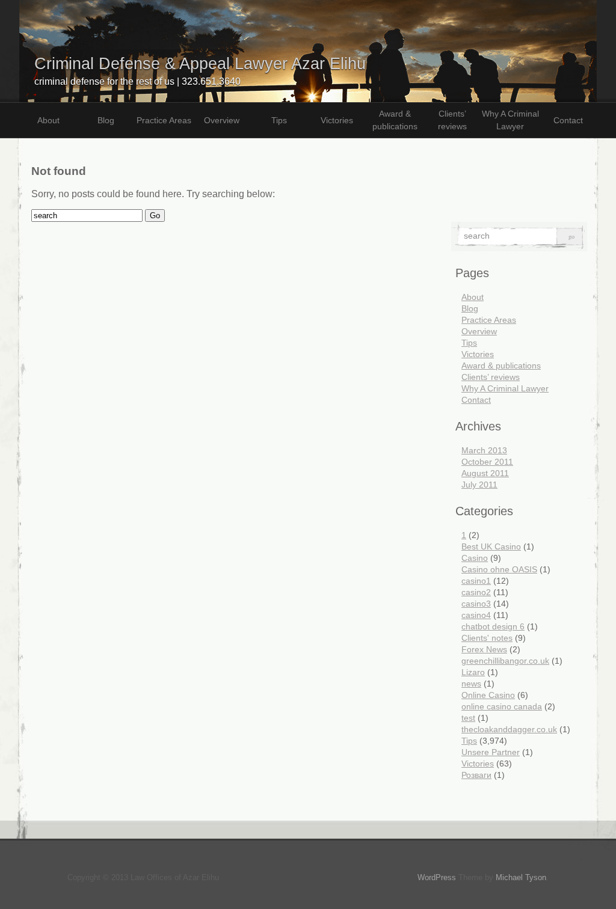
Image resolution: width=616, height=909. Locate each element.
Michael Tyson (521, 877)
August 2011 (485, 473)
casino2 (476, 592)
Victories (337, 120)
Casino (474, 558)
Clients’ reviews (452, 120)
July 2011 (479, 484)
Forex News (484, 649)
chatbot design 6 (493, 626)
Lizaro (473, 672)
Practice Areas (164, 120)
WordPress (436, 877)
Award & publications (394, 120)
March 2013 (484, 450)
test (468, 718)
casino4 (476, 615)
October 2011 (487, 462)
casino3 (476, 603)
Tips (279, 120)
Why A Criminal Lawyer (510, 120)
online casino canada (501, 706)
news (471, 683)
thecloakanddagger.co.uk (509, 729)
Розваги (476, 775)
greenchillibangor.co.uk (505, 661)
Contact (568, 120)
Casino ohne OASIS (499, 569)
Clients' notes (487, 638)
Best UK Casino (491, 546)
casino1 (476, 581)
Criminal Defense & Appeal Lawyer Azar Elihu (200, 63)
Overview (221, 120)
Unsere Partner (490, 752)
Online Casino (488, 695)
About (48, 120)
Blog (105, 120)
